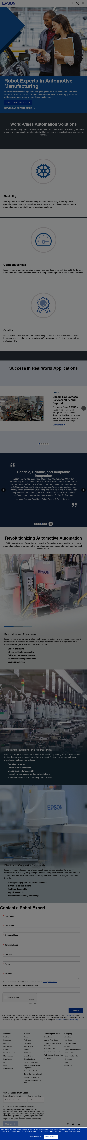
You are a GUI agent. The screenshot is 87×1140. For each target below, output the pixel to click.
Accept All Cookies (50, 1137)
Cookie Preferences (35, 1137)
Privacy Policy (53, 1131)
